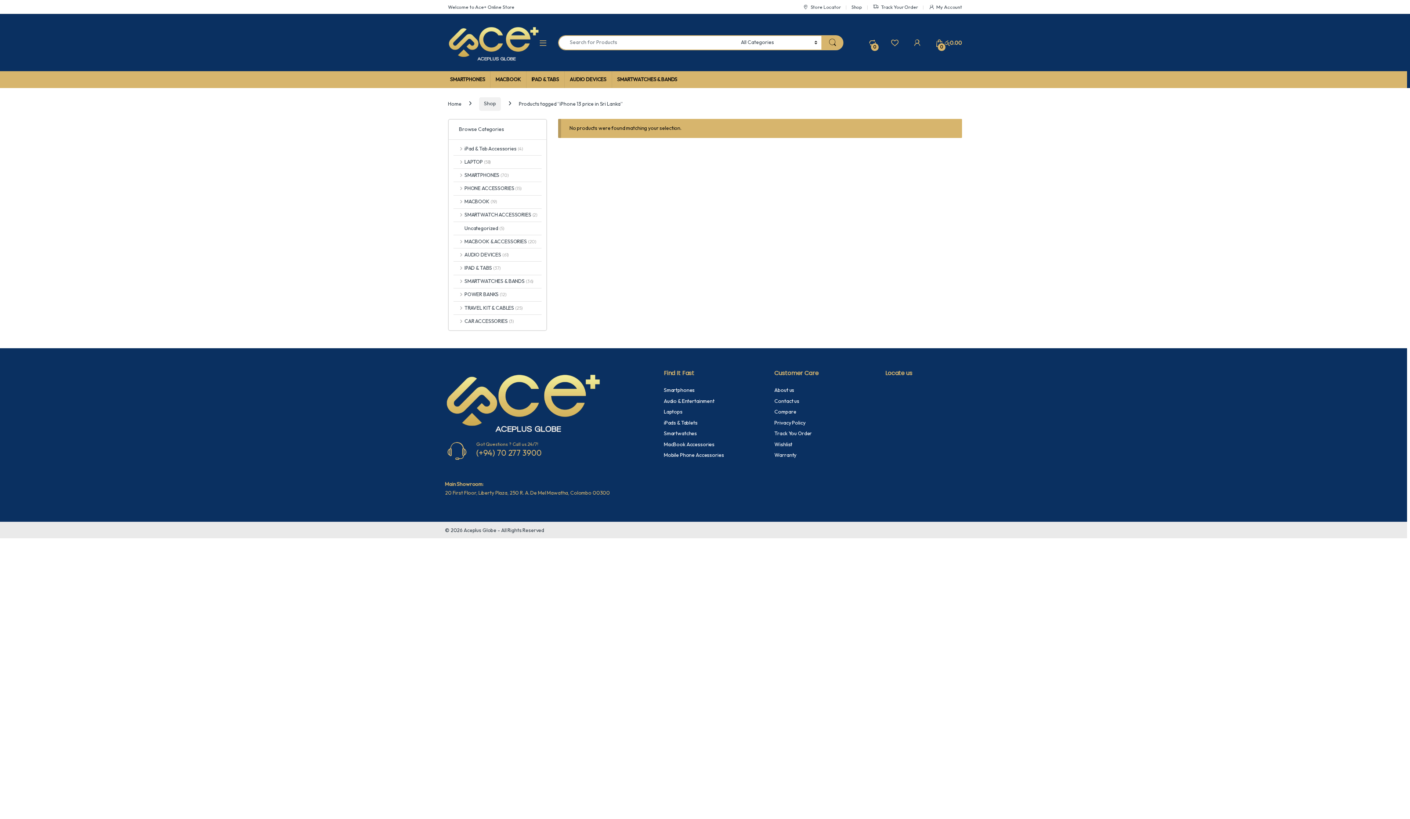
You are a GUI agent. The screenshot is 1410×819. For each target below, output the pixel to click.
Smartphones (679, 390)
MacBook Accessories (689, 444)
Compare (785, 411)
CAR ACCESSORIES (489, 321)
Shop (857, 7)
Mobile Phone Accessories (694, 455)
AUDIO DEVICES (588, 79)
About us (784, 390)
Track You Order (793, 433)
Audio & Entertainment (689, 401)
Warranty (785, 455)
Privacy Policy (789, 422)
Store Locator (826, 7)
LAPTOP (477, 162)
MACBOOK (508, 79)
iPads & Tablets (681, 422)
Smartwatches (680, 433)
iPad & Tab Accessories (493, 148)
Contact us (786, 401)
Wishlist (783, 444)
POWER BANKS (485, 294)
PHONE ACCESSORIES (493, 188)
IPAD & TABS (545, 79)
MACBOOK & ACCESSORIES (500, 241)
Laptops (673, 411)
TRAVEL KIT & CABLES (493, 308)
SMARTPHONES (467, 79)
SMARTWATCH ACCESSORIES (501, 214)
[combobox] (647, 42)
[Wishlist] (894, 42)
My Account (949, 7)
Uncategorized (484, 228)
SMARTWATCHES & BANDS (647, 79)
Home (454, 103)
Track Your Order (899, 7)
